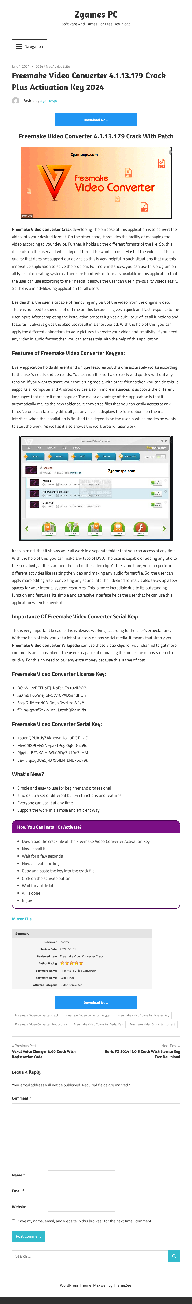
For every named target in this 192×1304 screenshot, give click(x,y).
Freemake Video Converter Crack (37, 1015)
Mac (49, 66)
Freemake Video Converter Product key (41, 1024)
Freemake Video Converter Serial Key (98, 1024)
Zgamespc (49, 100)
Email (18, 1191)
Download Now (96, 120)
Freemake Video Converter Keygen (88, 1015)
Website (19, 1207)
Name (18, 1175)
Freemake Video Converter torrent (152, 1024)
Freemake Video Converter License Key (143, 1015)
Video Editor (63, 66)
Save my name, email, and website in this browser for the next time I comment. (85, 1221)
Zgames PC (96, 14)
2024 (39, 66)
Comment (21, 1098)
